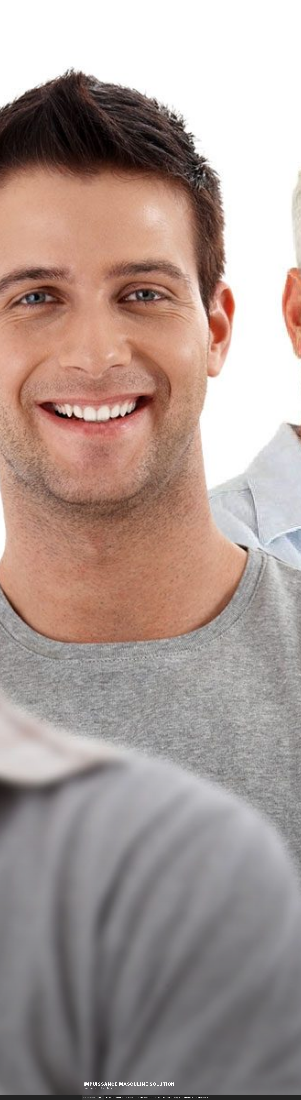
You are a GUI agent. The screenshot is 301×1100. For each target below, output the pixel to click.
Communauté (187, 1098)
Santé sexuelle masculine (93, 1098)
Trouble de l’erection (113, 1098)
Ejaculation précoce (146, 1098)
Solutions (129, 1098)
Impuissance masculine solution (129, 1084)
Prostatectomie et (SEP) (168, 1098)
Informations (201, 1098)
